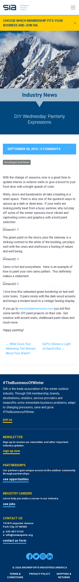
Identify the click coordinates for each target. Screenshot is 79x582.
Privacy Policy (39, 573)
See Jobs (9, 504)
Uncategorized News (17, 162)
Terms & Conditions (15, 575)
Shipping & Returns (64, 575)
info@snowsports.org (19, 534)
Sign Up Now (11, 451)
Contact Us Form (14, 540)
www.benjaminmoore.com (36, 308)
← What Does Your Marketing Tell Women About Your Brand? (21, 348)
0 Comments (50, 149)
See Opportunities (16, 479)
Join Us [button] (7, 419)
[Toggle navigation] (73, 7)
